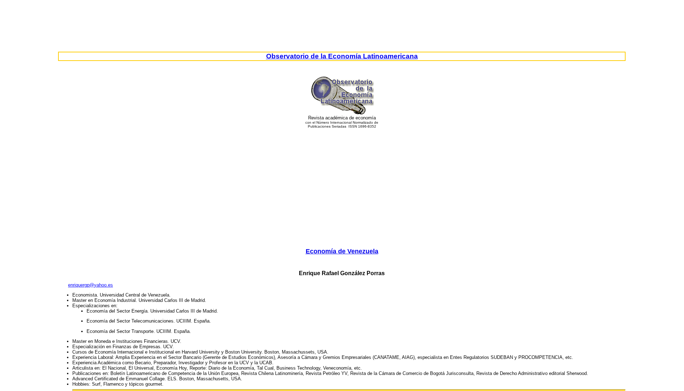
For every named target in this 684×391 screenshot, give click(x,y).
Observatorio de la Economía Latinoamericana (342, 56)
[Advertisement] (342, 183)
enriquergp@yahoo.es (90, 285)
